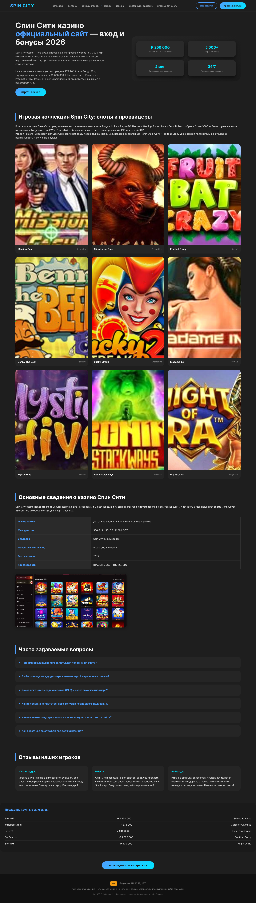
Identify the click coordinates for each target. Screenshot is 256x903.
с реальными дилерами (141, 6)
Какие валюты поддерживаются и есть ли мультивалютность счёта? (67, 717)
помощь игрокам (90, 6)
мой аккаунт (206, 6)
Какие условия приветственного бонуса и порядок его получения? (65, 703)
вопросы (72, 6)
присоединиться (232, 6)
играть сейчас (30, 92)
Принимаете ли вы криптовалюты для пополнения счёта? (59, 662)
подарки (120, 6)
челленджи (58, 6)
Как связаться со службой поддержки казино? (52, 730)
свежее (107, 6)
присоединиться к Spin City (128, 865)
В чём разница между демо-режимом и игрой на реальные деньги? (65, 676)
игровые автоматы (167, 6)
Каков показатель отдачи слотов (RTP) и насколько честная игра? (65, 690)
